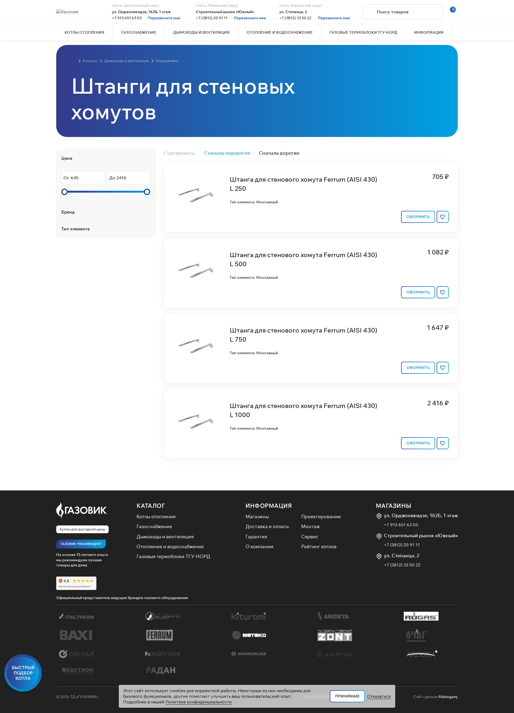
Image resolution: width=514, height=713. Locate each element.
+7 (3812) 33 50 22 (295, 18)
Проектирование (321, 516)
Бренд (68, 212)
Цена (66, 158)
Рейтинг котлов (319, 546)
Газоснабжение (154, 526)
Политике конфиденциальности (198, 701)
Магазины (257, 516)
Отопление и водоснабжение (170, 546)
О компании (259, 546)
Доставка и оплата (267, 526)
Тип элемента (75, 228)
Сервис (310, 536)
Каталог (151, 505)
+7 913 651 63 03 (127, 18)
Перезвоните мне (164, 18)
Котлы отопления (156, 516)
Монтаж (310, 526)
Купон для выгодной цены (82, 529)
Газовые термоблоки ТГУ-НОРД (173, 556)
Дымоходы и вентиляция (165, 536)
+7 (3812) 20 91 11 (212, 18)
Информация (268, 505)
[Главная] (73, 61)
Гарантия (256, 536)
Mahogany (448, 696)
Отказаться (379, 696)
